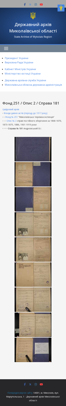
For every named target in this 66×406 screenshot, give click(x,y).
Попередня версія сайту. (20, 392)
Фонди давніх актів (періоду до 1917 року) (25, 113)
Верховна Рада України (19, 62)
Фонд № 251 (11, 116)
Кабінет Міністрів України (20, 69)
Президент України (16, 58)
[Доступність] (61, 8)
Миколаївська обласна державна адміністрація (33, 84)
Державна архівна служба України (25, 80)
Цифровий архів (10, 109)
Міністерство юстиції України (23, 73)
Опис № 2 (11, 120)
